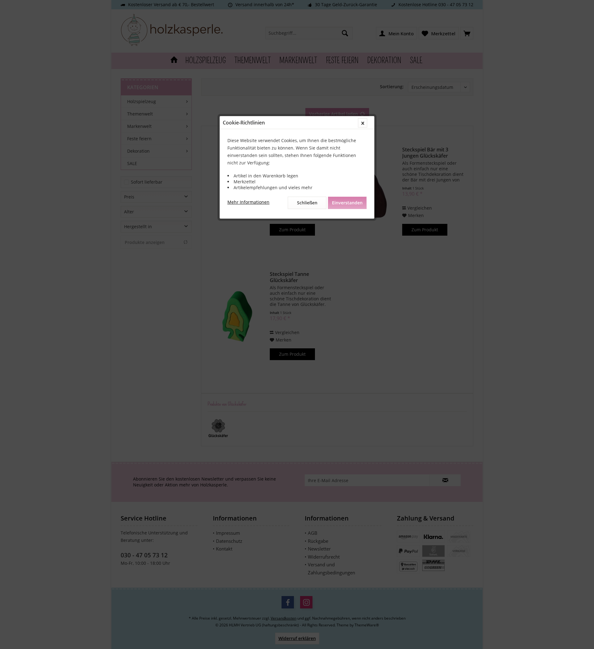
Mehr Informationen (248, 202)
